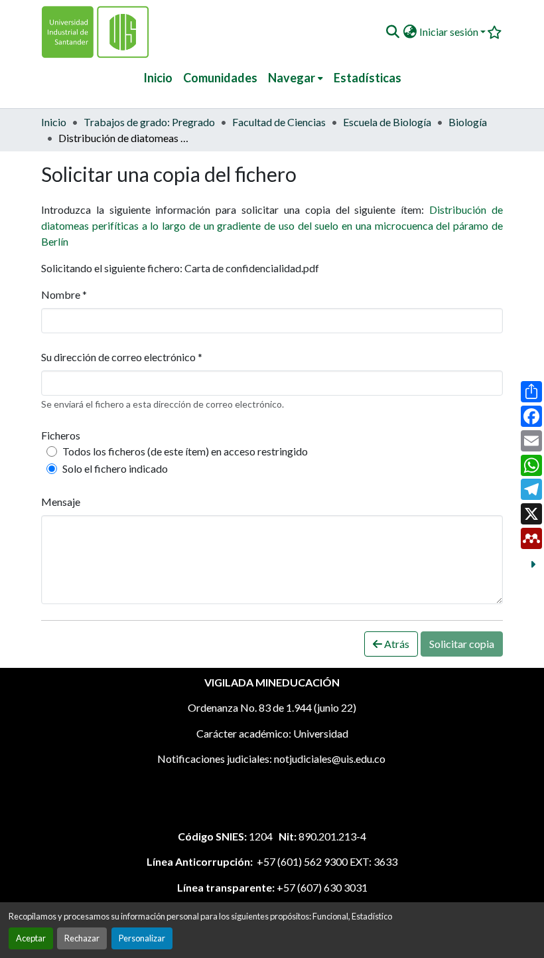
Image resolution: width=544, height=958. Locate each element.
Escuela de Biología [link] (387, 122)
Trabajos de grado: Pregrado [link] (149, 122)
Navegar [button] (291, 77)
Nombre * (64, 294)
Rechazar (82, 938)
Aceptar (31, 938)
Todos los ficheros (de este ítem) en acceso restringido (185, 451)
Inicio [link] (53, 122)
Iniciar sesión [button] (449, 31)
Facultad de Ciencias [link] (279, 122)
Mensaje (60, 501)
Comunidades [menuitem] (220, 77)
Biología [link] (467, 122)
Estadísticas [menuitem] (367, 77)
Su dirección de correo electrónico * (121, 357)
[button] (392, 32)
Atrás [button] (395, 643)
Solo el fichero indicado (115, 468)
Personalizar (142, 938)
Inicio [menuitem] (157, 77)
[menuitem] (295, 78)
